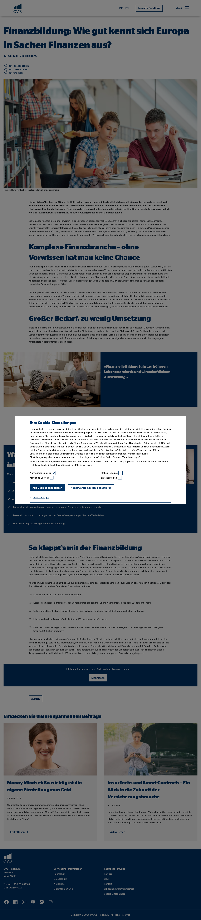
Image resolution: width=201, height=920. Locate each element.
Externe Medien (109, 477)
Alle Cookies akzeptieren (47, 487)
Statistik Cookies (109, 473)
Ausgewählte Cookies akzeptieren (91, 487)
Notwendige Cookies (40, 473)
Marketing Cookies (39, 477)
